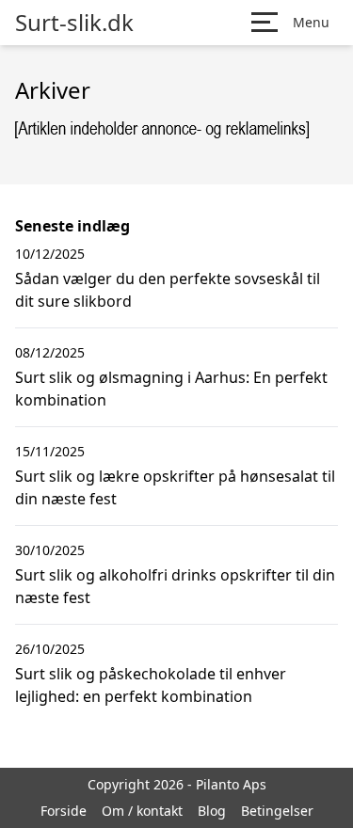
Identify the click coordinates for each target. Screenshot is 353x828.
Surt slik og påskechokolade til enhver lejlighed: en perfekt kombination (150, 685)
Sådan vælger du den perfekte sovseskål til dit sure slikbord (167, 289)
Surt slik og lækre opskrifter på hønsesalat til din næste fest (175, 487)
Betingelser (277, 811)
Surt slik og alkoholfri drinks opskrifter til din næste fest (175, 586)
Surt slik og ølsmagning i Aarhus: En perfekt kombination (171, 388)
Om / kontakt (142, 811)
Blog (212, 811)
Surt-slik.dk (74, 23)
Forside (63, 811)
